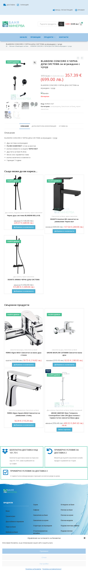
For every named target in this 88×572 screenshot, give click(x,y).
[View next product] (82, 58)
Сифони (36, 510)
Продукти (48, 37)
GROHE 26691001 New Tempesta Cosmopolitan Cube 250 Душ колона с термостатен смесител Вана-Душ (64, 415)
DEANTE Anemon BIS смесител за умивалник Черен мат (64, 220)
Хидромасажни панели (22, 213)
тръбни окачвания (75, 410)
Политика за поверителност (51, 569)
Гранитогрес (10, 516)
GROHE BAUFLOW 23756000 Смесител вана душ (64, 354)
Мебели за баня (12, 532)
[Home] (6, 46)
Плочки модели (67, 520)
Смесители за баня (68, 106)
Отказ (44, 557)
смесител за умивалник (17, 410)
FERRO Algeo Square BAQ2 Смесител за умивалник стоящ (23, 414)
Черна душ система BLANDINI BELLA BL (23, 215)
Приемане (44, 551)
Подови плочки (66, 531)
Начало (23, 37)
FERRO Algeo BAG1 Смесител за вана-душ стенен (23, 354)
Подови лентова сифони (70, 526)
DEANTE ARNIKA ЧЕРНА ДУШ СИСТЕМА (24, 279)
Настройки (44, 564)
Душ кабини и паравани (15, 521)
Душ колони (9, 213)
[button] (84, 538)
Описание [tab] (25, 126)
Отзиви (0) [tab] (63, 126)
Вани (8, 511)
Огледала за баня (67, 505)
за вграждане (55, 106)
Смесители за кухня (40, 520)
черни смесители (36, 213)
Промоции (35, 37)
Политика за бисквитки (33, 569)
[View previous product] (78, 58)
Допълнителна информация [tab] (44, 126)
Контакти (63, 37)
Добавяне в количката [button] (24, 227)
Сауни (35, 505)
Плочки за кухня (67, 515)
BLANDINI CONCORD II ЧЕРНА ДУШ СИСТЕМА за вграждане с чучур (51, 46)
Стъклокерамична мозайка (40, 532)
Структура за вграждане (42, 526)
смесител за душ (57, 350)
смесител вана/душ (16, 350)
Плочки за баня (67, 510)
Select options (64, 429)
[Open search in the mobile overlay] (51, 24)
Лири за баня (11, 527)
